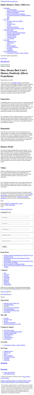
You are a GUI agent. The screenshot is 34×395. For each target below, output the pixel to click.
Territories (4, 363)
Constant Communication (13, 34)
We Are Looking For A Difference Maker (14, 264)
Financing (4, 369)
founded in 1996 (16, 82)
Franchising (12, 205)
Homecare (6, 280)
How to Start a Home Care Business (16, 14)
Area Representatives (9, 309)
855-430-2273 (5, 61)
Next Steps (6, 40)
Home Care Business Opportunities (16, 11)
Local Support (10, 38)
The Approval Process (12, 47)
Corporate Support (11, 37)
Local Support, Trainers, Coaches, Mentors (17, 53)
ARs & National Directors (10, 51)
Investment (9, 48)
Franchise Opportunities (13, 12)
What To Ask (10, 43)
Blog (8, 18)
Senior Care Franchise (9, 372)
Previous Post (4, 209)
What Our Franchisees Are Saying (15, 28)
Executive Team (11, 24)
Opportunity (7, 8)
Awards (9, 25)
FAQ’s (8, 44)
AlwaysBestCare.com (9, 374)
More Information (11, 45)
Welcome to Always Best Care (11, 303)
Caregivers (6, 274)
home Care (6, 279)
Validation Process (11, 41)
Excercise (6, 276)
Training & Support (9, 30)
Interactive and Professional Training (16, 32)
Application (10, 50)
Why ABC (6, 19)
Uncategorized (7, 284)
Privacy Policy (26, 376)
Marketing (6, 281)
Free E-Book (7, 312)
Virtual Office (7, 336)
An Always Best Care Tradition (15, 21)
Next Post (9, 209)
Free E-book (4, 58)
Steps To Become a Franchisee (11, 307)
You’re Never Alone (12, 31)
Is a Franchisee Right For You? (11, 310)
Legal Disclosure (5, 378)
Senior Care (7, 283)
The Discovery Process (13, 27)
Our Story (9, 22)
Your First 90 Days (11, 35)
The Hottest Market (12, 9)
